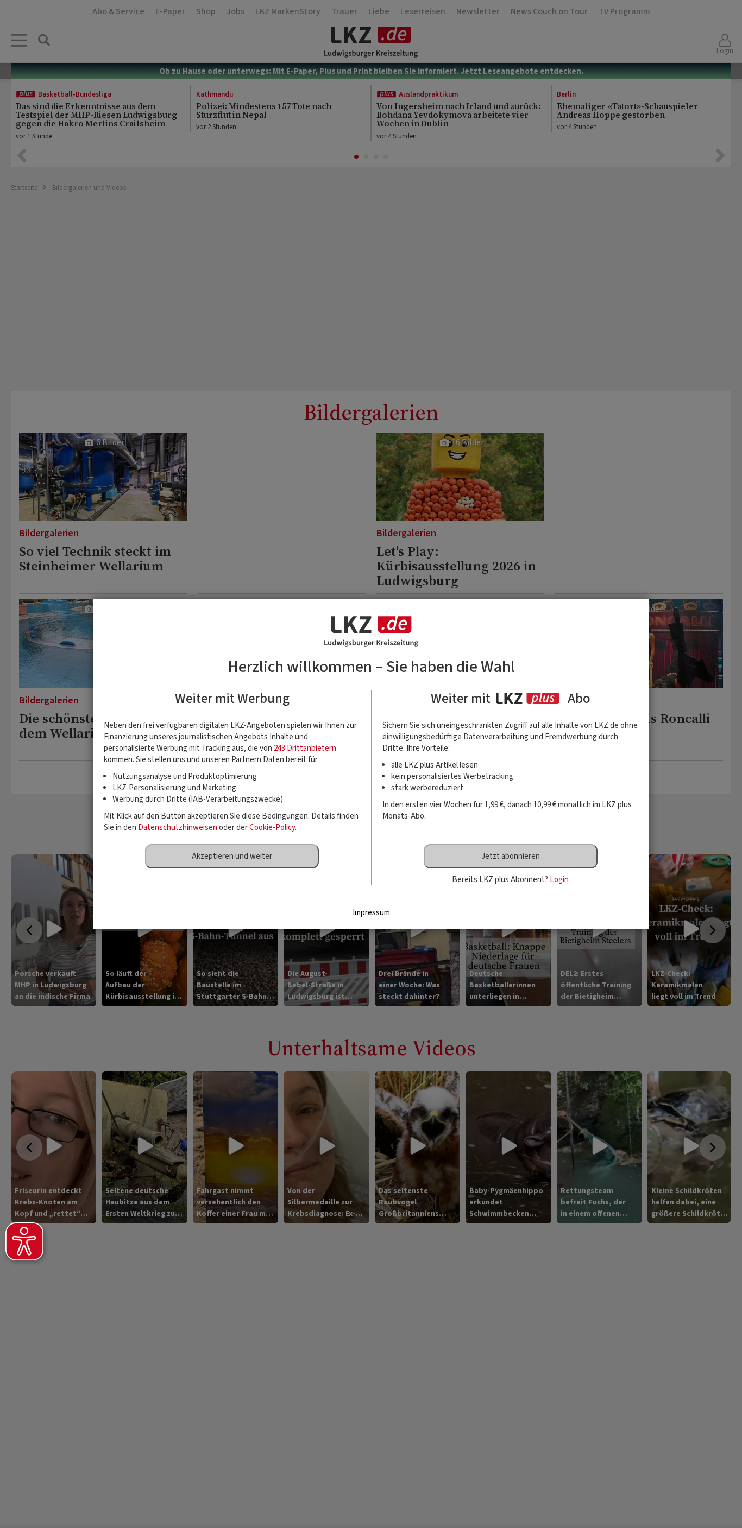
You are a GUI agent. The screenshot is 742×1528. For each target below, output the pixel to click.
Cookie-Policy (272, 827)
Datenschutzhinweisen (177, 827)
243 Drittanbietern (305, 748)
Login (559, 879)
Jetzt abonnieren (510, 856)
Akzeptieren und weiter (232, 856)
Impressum (371, 912)
